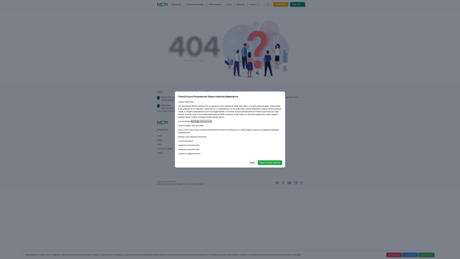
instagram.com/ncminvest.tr (188, 149)
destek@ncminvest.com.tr (201, 121)
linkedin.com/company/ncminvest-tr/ (192, 137)
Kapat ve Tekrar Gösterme (270, 163)
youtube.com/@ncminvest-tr (189, 154)
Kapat (252, 163)
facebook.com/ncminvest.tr (189, 145)
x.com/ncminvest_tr (185, 141)
